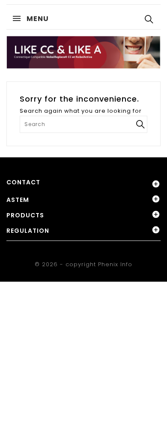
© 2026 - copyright (66, 264)
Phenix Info (115, 264)
